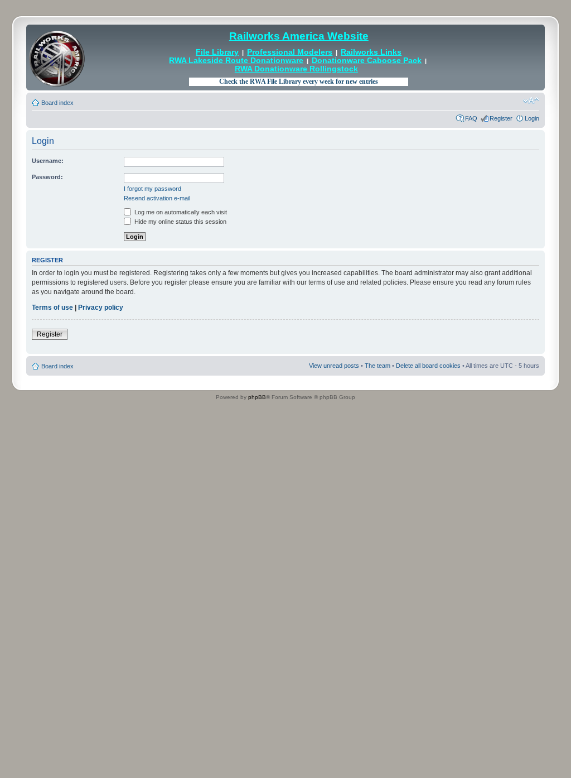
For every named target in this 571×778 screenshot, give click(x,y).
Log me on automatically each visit (180, 212)
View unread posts (334, 365)
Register (501, 118)
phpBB (257, 397)
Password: (47, 177)
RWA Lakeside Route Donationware (236, 60)
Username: (48, 160)
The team (377, 365)
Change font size (531, 100)
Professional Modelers (289, 52)
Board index (57, 102)
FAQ (471, 118)
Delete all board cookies (428, 365)
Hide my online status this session (179, 221)
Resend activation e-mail (157, 198)
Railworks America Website (299, 36)
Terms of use (52, 307)
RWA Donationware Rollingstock (296, 69)
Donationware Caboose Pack (367, 60)
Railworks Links (371, 52)
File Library (217, 52)
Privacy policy (100, 307)
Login (532, 118)
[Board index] (57, 57)
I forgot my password (152, 188)
